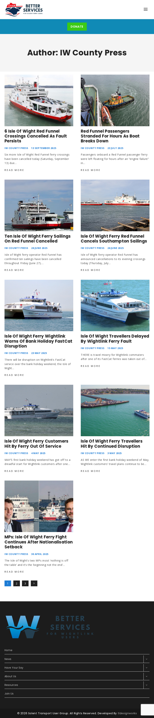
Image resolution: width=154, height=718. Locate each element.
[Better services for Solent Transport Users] (24, 9)
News (8, 659)
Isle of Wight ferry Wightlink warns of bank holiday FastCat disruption (38, 341)
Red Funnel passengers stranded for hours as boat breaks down (110, 136)
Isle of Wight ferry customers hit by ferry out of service (37, 443)
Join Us (9, 693)
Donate (77, 27)
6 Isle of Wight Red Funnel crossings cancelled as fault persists (36, 136)
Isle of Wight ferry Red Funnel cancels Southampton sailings (114, 238)
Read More (15, 170)
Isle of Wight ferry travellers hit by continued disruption (112, 443)
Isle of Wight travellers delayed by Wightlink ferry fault (115, 338)
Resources (11, 685)
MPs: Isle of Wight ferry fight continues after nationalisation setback (39, 542)
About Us (10, 676)
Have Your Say (14, 668)
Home (8, 650)
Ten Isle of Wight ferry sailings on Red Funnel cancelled (38, 238)
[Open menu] (145, 9)
